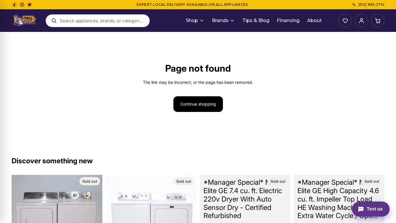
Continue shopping (198, 103)
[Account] (361, 20)
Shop (192, 20)
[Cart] (377, 20)
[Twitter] (29, 5)
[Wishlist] (345, 20)
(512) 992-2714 (371, 4)
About (314, 20)
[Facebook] (14, 5)
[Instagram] (22, 5)
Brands (220, 20)
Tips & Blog (255, 20)
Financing (288, 20)
